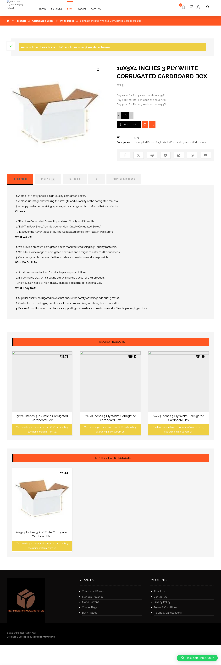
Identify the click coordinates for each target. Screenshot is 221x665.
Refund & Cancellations (168, 612)
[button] (197, 658)
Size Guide (74, 179)
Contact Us (160, 596)
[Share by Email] (206, 155)
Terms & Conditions (165, 607)
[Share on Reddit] (165, 155)
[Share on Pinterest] (152, 155)
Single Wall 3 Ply (164, 142)
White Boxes (199, 142)
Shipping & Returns (124, 179)
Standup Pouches (92, 596)
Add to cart (131, 124)
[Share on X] (138, 155)
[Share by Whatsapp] (192, 155)
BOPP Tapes (89, 612)
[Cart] (183, 6)
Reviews (47, 179)
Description (20, 179)
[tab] (20, 179)
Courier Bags (89, 607)
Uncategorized (183, 142)
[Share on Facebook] (125, 155)
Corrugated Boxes (144, 142)
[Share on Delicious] (179, 155)
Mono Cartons (90, 602)
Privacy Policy (162, 602)
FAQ (96, 179)
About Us (159, 591)
